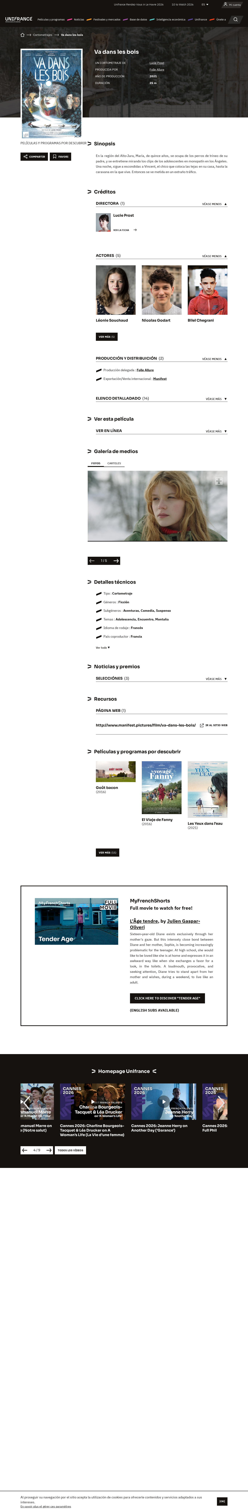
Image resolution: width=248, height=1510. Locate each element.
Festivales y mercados (106, 19)
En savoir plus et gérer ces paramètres (46, 1506)
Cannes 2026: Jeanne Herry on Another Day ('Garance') (120, 1128)
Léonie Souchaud (112, 320)
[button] (219, 481)
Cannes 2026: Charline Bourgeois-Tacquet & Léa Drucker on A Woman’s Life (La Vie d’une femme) (53, 1130)
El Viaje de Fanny (157, 820)
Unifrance (201, 19)
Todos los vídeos (70, 1150)
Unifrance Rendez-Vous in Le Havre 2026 (139, 4)
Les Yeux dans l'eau (205, 823)
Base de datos (138, 19)
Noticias (79, 19)
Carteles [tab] (114, 463)
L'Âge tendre (144, 921)
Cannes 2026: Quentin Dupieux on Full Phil (195, 1128)
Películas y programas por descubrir (54, 143)
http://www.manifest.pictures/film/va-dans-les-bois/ (146, 725)
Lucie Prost (157, 63)
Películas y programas (51, 19)
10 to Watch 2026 (183, 4)
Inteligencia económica (170, 19)
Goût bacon (107, 787)
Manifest (160, 379)
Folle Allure (157, 69)
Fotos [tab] (95, 463)
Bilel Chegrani (201, 320)
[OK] (222, 1501)
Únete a (221, 19)
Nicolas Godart (156, 320)
